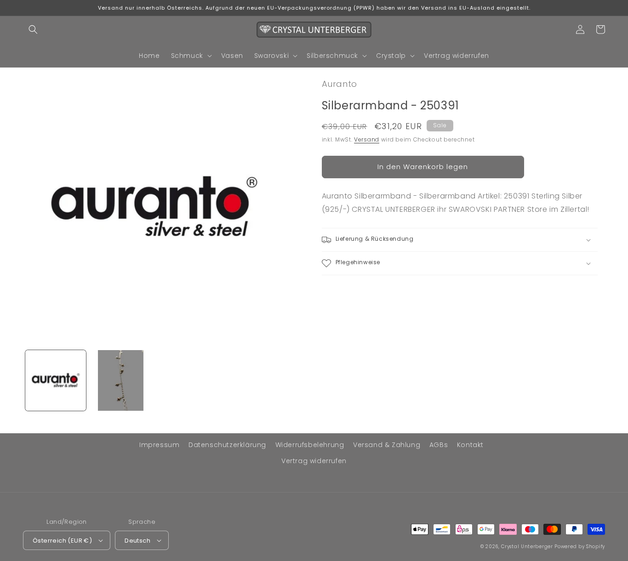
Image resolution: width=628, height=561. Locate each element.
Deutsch (137, 540)
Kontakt (470, 444)
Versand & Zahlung (386, 444)
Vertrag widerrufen (314, 460)
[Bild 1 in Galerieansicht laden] (55, 380)
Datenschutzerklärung (227, 444)
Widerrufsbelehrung (309, 444)
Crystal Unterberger (527, 546)
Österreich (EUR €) (62, 540)
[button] (33, 29)
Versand (366, 139)
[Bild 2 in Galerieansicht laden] (121, 380)
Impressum (159, 444)
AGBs (438, 444)
